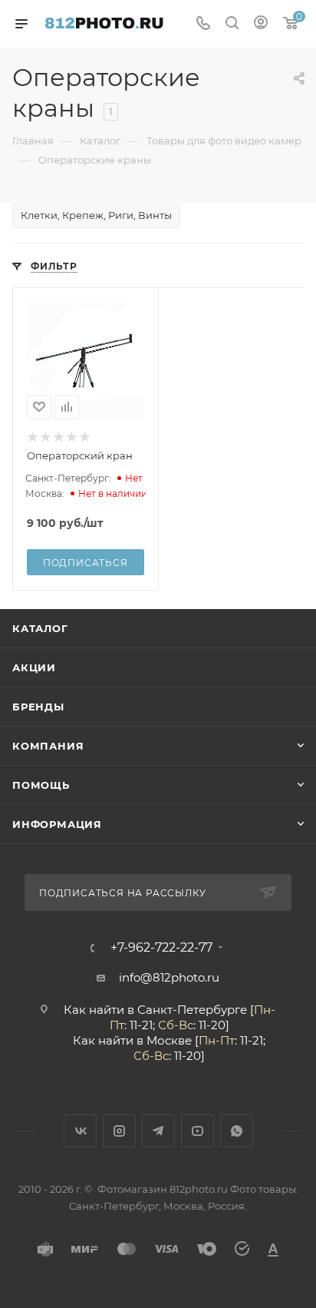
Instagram (119, 1130)
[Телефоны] (203, 24)
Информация (57, 824)
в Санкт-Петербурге (187, 1009)
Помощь (41, 785)
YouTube (197, 1130)
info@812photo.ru (169, 977)
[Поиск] (232, 24)
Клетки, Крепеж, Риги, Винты (96, 215)
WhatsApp (236, 1130)
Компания (48, 746)
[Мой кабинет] (261, 24)
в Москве (164, 1040)
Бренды (38, 706)
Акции (34, 667)
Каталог (40, 628)
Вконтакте (80, 1130)
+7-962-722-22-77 (161, 948)
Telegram (158, 1130)
